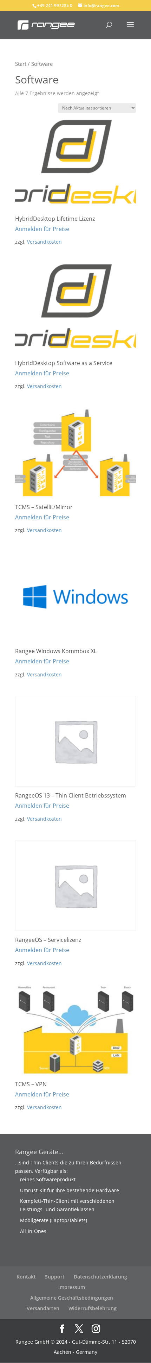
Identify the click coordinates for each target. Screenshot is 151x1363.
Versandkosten (44, 241)
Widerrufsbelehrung (92, 1308)
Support (55, 1276)
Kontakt (26, 1276)
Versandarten (43, 1308)
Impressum (71, 1287)
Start (20, 63)
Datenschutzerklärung (100, 1276)
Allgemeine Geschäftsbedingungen (71, 1297)
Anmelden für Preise (42, 229)
